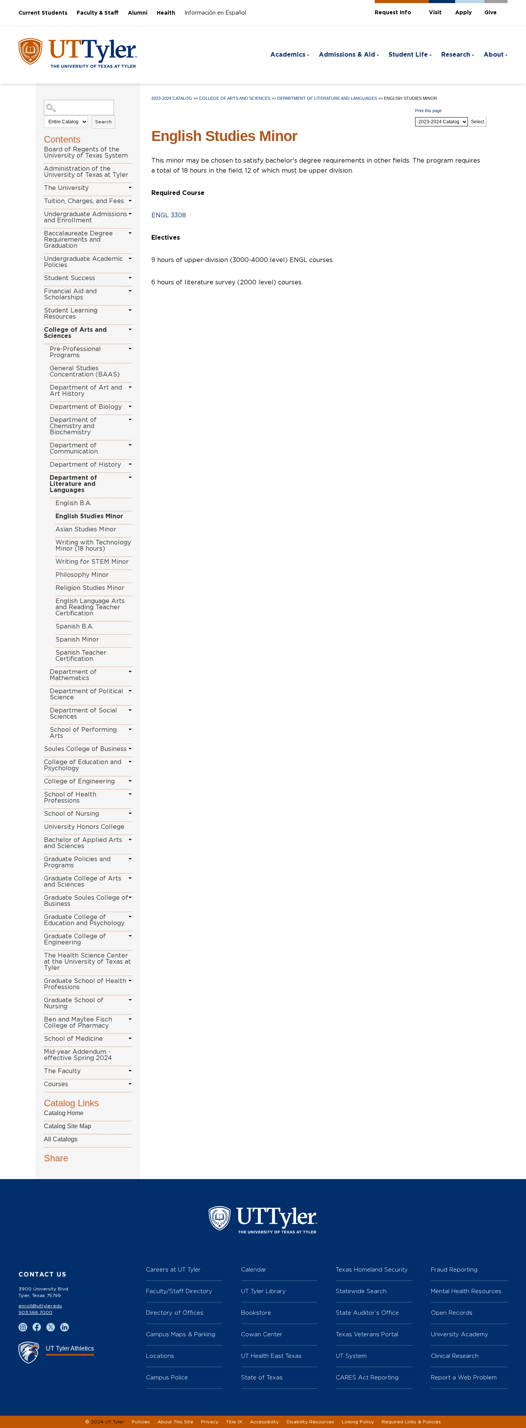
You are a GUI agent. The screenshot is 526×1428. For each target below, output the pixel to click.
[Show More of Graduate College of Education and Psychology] (130, 916)
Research (455, 55)
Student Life (408, 55)
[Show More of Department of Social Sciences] (130, 710)
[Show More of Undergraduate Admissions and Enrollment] (130, 214)
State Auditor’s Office (367, 1312)
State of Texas (262, 1377)
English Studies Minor (89, 516)
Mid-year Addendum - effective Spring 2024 (78, 1055)
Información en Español (215, 13)
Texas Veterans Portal (367, 1334)
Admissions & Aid (347, 55)
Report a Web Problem (464, 1377)
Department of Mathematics (73, 675)
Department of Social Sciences (83, 713)
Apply (463, 12)
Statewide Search (361, 1291)
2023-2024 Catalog (171, 98)
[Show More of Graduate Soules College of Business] (130, 897)
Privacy (209, 1422)
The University (66, 188)
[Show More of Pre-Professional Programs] (130, 348)
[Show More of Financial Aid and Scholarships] (130, 291)
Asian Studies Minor (85, 529)
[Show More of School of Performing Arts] (130, 729)
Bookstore (256, 1312)
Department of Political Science (86, 694)
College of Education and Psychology (82, 765)
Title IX (234, 1422)
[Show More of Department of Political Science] (130, 691)
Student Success (69, 278)
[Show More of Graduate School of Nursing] (130, 1000)
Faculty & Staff (98, 13)
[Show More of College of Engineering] (130, 781)
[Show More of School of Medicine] (130, 1038)
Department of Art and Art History (86, 391)
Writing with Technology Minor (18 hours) (93, 545)
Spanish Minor (77, 640)
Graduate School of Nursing (74, 1003)
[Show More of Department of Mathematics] (130, 671)
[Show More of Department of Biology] (130, 406)
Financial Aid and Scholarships (70, 294)
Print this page (428, 110)
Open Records (451, 1312)
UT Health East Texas (271, 1356)
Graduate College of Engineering (75, 939)
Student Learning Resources (70, 313)
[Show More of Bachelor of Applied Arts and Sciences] (130, 839)
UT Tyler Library (263, 1291)
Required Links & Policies (411, 1422)
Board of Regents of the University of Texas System (86, 152)
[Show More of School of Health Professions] (130, 794)
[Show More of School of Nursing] (130, 813)
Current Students (42, 13)
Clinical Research (455, 1356)
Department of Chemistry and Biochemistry (73, 426)
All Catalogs (60, 1139)
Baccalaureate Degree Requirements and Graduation (78, 239)
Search (103, 121)
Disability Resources (310, 1422)
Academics (287, 55)
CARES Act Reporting (367, 1377)
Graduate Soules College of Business (86, 901)
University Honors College (84, 827)
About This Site (175, 1422)
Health (166, 13)
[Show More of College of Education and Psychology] (130, 762)
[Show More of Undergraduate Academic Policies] (130, 258)
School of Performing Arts (83, 733)
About (494, 55)
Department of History (85, 465)
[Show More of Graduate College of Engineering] (130, 936)
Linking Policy (358, 1422)
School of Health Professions (70, 797)
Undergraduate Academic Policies (83, 262)
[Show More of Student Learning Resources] (130, 310)
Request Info (393, 12)
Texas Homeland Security (372, 1269)
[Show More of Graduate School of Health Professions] (130, 980)
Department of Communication (74, 448)
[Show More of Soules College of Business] (130, 748)
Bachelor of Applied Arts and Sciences (83, 843)
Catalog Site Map (67, 1126)
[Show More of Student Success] (130, 278)
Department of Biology (86, 407)
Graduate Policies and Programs (77, 862)
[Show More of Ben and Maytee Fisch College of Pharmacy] (130, 1019)
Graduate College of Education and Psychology (84, 920)
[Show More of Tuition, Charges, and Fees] (130, 201)
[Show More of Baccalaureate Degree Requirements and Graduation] (130, 233)
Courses (56, 1084)
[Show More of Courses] (130, 1084)
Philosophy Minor (82, 575)
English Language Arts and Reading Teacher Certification (90, 607)
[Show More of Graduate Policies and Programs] (130, 859)
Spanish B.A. (74, 626)
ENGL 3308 (168, 215)
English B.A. (73, 503)
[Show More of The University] (130, 187)
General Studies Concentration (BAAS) (85, 371)
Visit (435, 12)
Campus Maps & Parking (180, 1334)
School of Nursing (71, 814)
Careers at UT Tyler (173, 1269)
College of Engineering (79, 781)
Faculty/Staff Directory (179, 1291)
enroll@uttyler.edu (40, 1306)
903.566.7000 (35, 1312)
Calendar (253, 1269)
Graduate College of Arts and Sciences (82, 881)
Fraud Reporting (454, 1269)
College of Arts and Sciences (75, 333)
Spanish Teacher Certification (80, 656)
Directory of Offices (174, 1312)
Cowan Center (261, 1334)
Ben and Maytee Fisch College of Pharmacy (78, 1022)
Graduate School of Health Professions (85, 984)
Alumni (137, 13)
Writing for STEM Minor (92, 562)
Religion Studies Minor (89, 588)
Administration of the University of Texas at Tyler (86, 172)
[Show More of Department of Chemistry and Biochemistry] (130, 419)
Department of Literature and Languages (73, 484)
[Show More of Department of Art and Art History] (130, 387)
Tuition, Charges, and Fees (84, 201)
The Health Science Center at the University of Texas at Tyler (87, 962)
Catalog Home (64, 1113)
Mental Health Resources (466, 1291)
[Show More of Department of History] (130, 464)
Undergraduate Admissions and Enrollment (85, 217)
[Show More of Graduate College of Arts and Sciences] (130, 878)
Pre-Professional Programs (75, 352)
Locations (160, 1356)
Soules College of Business (85, 749)
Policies (141, 1422)
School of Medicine (73, 1039)
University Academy (459, 1334)
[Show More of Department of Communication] (130, 445)
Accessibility (264, 1422)
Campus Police (167, 1377)
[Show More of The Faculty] (130, 1071)
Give (490, 12)
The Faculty (62, 1071)
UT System (351, 1356)
